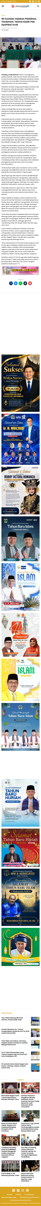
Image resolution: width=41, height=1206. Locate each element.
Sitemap (18, 1194)
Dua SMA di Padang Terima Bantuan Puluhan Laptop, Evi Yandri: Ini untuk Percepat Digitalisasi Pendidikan (29, 1152)
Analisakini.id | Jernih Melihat (19, 1203)
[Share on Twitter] (16, 283)
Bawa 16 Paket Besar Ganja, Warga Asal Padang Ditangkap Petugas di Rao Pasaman (9, 1127)
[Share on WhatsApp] (20, 283)
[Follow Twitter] (32, 1)
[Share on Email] (30, 283)
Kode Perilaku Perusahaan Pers (20, 1200)
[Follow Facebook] (30, 1)
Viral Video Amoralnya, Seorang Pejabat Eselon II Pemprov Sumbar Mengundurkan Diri (14, 1043)
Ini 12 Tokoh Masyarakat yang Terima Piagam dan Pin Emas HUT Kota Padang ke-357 (14, 1054)
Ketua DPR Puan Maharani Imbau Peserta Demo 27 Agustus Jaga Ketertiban (27, 1177)
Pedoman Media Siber (9, 1197)
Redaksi (9, 1194)
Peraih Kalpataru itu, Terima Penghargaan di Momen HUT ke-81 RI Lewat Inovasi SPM (15, 1031)
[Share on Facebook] (11, 283)
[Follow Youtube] (38, 1)
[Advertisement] (20, 312)
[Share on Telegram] (25, 283)
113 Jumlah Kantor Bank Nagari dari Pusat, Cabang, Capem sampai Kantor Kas (14, 1066)
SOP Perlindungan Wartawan (29, 1197)
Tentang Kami (29, 1194)
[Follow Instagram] (35, 1)
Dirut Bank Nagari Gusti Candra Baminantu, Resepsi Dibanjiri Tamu (10, 1097)
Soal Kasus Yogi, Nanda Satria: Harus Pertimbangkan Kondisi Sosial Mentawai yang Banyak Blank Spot (30, 1127)
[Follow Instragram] (23, 1190)
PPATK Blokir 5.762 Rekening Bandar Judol (10, 1174)
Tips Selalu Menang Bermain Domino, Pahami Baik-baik (12, 1019)
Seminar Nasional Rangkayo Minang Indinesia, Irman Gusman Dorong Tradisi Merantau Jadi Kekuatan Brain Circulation (30, 1101)
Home (3, 15)
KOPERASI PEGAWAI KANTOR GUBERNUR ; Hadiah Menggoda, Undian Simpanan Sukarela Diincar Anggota (9, 1152)
